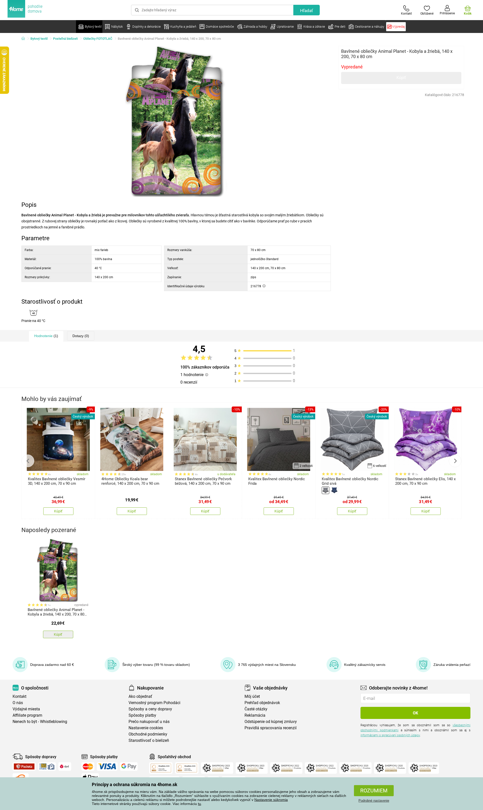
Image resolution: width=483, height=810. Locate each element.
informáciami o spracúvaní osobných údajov (390, 735)
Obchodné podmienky (148, 734)
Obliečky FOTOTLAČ (97, 38)
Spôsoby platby (142, 715)
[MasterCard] (88, 766)
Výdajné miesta (26, 709)
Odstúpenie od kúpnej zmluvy (271, 721)
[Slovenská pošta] (47, 766)
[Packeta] (24, 766)
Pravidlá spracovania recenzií (271, 728)
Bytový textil (39, 38)
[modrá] (334, 490)
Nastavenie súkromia (271, 800)
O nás (18, 703)
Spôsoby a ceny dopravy (150, 709)
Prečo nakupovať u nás (149, 721)
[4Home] (24, 38)
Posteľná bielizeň (65, 38)
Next (455, 461)
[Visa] (107, 766)
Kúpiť (401, 77)
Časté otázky (256, 709)
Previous (28, 461)
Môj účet (252, 696)
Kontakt (19, 696)
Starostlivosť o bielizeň (149, 740)
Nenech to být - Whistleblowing (40, 721)
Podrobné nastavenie (373, 800)
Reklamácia (255, 715)
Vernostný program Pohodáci (154, 703)
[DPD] (64, 766)
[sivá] (325, 490)
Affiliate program (27, 715)
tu (199, 804)
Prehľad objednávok (262, 703)
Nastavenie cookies (146, 728)
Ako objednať (140, 696)
